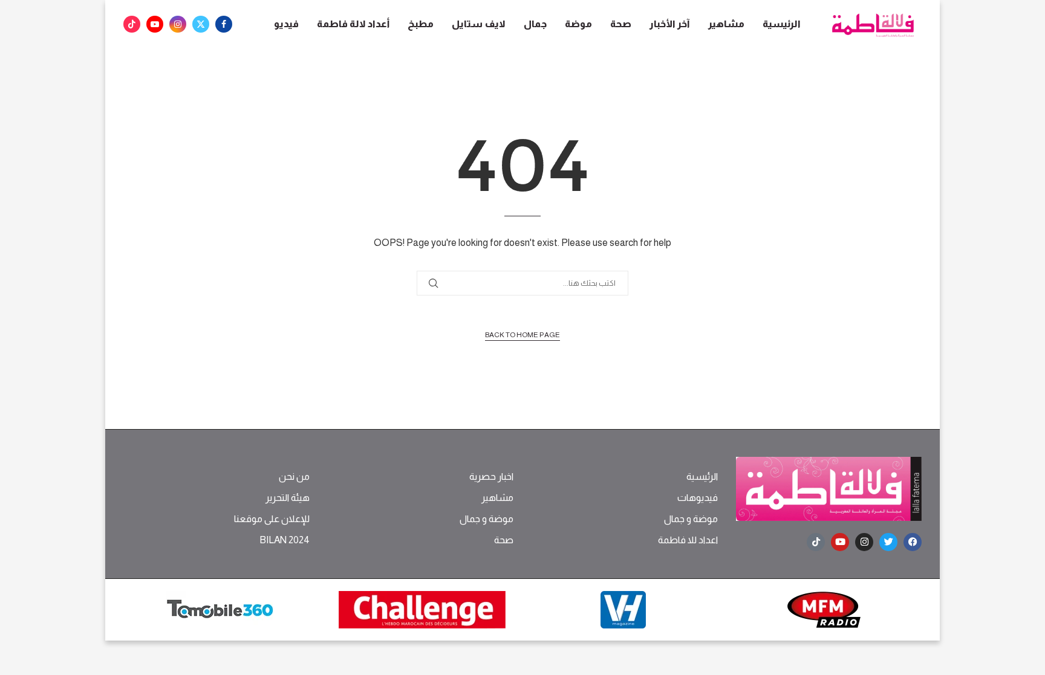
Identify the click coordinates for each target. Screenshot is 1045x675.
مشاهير (726, 24)
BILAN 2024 (284, 540)
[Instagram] (177, 24)
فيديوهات (697, 498)
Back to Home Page (522, 335)
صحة (620, 24)
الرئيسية (782, 24)
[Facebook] (223, 24)
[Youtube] (154, 24)
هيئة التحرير (287, 498)
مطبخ (421, 24)
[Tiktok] (131, 24)
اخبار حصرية (491, 477)
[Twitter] (200, 24)
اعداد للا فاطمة (688, 540)
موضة (578, 24)
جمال (535, 24)
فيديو (286, 24)
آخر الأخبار (669, 24)
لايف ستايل (479, 24)
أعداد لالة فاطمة (353, 24)
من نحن (294, 477)
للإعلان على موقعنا (272, 519)
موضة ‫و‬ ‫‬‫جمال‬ (691, 519)
